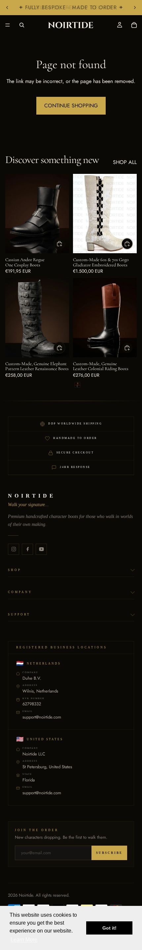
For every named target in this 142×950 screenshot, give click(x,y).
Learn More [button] (24, 939)
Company (20, 592)
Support (19, 614)
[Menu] (7, 25)
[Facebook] (27, 549)
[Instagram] (13, 549)
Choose (132, 243)
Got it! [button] (109, 928)
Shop (14, 570)
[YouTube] (41, 549)
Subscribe (109, 853)
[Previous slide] (7, 7)
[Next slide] (134, 7)
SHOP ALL (125, 162)
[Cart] (134, 25)
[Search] (22, 25)
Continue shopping (71, 105)
